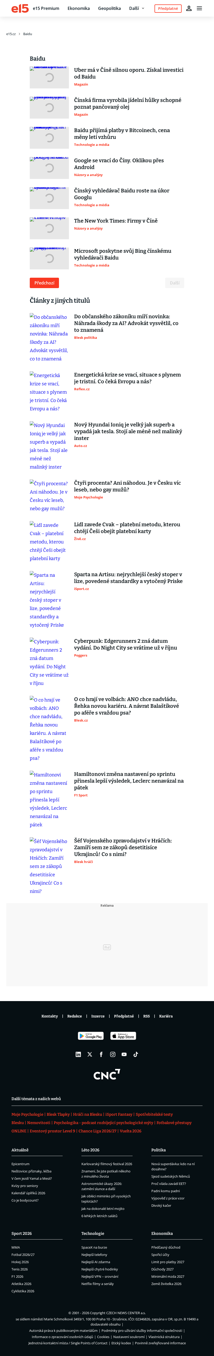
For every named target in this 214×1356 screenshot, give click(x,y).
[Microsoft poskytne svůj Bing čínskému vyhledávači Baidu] (49, 258)
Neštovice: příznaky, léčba (31, 1171)
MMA (15, 1247)
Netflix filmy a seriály (97, 1283)
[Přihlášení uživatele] (189, 8)
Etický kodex (121, 1343)
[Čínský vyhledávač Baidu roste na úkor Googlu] (49, 198)
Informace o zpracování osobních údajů (62, 1336)
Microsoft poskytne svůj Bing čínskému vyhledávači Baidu (122, 254)
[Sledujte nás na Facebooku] (101, 1054)
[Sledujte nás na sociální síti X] (90, 1054)
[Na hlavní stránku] (20, 8)
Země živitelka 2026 (166, 1283)
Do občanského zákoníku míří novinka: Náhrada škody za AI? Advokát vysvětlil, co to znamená (126, 323)
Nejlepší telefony (94, 1254)
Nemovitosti (38, 1122)
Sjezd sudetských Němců (170, 1176)
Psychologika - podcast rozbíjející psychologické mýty (103, 1122)
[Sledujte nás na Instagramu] (113, 1054)
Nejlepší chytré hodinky (99, 1269)
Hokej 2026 (20, 1262)
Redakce (74, 1016)
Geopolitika (109, 8)
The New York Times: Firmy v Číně (116, 221)
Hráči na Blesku (87, 1114)
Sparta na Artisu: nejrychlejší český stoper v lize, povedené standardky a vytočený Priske (128, 577)
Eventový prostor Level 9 (52, 1131)
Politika (158, 1150)
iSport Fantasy (118, 1114)
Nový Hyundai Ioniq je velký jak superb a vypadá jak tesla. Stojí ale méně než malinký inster (128, 431)
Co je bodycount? (25, 1200)
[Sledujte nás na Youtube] (124, 1054)
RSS (146, 1016)
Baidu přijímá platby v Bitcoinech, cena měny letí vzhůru (122, 133)
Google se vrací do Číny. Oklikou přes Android (119, 163)
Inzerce (98, 1016)
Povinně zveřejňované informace (160, 1343)
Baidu (27, 33)
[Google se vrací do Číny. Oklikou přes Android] (49, 168)
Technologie (92, 1233)
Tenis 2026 (19, 1269)
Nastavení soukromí (129, 1336)
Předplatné (124, 1016)
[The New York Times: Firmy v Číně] (49, 228)
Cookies (103, 1336)
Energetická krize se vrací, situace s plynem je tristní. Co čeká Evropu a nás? (127, 378)
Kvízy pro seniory (24, 1185)
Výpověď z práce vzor (168, 1198)
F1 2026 (17, 1276)
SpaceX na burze (94, 1247)
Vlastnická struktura (164, 1336)
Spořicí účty (160, 1254)
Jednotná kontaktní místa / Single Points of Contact (68, 1343)
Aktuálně (19, 1150)
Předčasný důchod (165, 1247)
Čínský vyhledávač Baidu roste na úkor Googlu (121, 193)
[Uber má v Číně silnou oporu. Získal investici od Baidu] (49, 77)
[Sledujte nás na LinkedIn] (78, 1054)
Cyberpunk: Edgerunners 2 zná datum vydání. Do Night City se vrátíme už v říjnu (125, 644)
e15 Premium (46, 8)
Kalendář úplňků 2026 (28, 1193)
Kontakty (49, 1016)
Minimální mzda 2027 (167, 1276)
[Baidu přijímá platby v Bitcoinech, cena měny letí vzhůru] (49, 138)
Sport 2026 (21, 1233)
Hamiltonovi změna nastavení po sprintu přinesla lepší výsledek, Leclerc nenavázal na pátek (129, 781)
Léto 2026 (90, 1150)
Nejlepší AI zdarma (95, 1262)
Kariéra (166, 1016)
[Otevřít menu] (199, 8)
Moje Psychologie (27, 1114)
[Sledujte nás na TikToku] (136, 1054)
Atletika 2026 (21, 1283)
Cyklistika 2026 (22, 1291)
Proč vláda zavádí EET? (168, 1183)
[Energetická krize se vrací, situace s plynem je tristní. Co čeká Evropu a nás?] (49, 392)
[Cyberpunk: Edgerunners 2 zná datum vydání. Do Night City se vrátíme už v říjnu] (49, 662)
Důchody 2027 (162, 1269)
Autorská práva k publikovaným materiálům (63, 1330)
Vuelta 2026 (130, 1131)
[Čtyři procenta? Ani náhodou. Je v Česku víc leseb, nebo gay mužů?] (49, 496)
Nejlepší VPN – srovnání (99, 1276)
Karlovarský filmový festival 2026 (106, 1164)
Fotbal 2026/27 (22, 1254)
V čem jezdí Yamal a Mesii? (31, 1178)
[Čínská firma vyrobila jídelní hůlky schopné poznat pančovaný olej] (49, 108)
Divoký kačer (161, 1205)
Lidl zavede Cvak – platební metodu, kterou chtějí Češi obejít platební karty (127, 527)
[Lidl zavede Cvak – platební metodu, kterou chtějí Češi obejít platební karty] (49, 542)
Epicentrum (20, 1164)
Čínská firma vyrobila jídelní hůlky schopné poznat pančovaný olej (127, 103)
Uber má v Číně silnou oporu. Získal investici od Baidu (128, 73)
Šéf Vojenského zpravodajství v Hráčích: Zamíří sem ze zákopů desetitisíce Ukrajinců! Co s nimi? (123, 847)
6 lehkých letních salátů (99, 1216)
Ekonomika (79, 8)
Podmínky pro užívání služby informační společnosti (142, 1330)
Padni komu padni (165, 1191)
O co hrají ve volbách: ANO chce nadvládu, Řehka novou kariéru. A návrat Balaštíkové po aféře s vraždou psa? (126, 706)
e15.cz (11, 33)
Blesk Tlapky (58, 1114)
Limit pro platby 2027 (167, 1262)
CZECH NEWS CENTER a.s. (126, 1312)
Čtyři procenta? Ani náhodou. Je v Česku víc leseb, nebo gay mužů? (127, 486)
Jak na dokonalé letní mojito (102, 1208)
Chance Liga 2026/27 (97, 1131)
